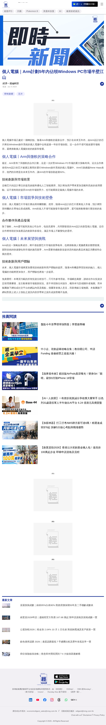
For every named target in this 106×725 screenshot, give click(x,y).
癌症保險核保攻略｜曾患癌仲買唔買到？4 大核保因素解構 (50, 654)
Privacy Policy (99, 715)
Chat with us (76, 715)
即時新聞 (8, 94)
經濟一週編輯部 (11, 83)
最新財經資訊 (73, 11)
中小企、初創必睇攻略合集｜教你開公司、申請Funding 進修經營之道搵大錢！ (68, 351)
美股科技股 (48, 11)
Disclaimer (87, 715)
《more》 (40, 692)
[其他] (102, 84)
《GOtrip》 (69, 689)
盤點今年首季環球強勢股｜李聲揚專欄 (63, 324)
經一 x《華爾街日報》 (86, 4)
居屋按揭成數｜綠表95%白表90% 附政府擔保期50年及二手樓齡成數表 (56, 605)
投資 (4, 87)
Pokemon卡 (32, 11)
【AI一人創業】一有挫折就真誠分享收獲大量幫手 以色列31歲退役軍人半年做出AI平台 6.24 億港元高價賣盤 (72, 400)
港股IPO (8, 11)
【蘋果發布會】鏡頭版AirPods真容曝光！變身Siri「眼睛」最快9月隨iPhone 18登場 (72, 375)
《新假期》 (58, 689)
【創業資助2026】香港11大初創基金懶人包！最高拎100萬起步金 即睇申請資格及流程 (71, 449)
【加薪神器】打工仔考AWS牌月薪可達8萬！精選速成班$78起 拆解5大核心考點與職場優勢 (71, 425)
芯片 (20, 94)
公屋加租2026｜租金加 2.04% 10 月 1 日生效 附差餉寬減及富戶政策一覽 (58, 629)
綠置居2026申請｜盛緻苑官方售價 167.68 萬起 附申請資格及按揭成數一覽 (58, 617)
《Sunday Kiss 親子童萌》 (57, 692)
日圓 (19, 11)
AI (60, 11)
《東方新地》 (29, 692)
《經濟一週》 (75, 692)
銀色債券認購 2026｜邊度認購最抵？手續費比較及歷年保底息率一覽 (55, 641)
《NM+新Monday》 (84, 689)
